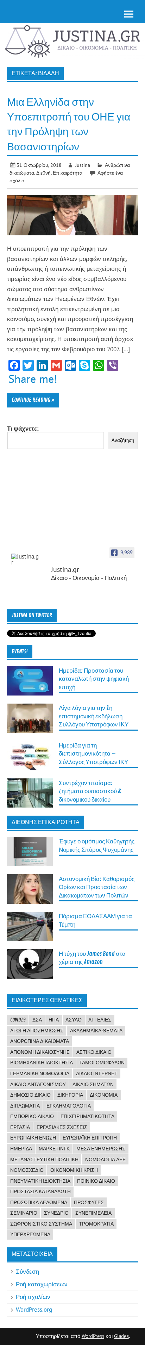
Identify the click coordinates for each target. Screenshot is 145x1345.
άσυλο (73, 1020)
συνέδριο (56, 1213)
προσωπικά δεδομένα (38, 1202)
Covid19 (18, 1020)
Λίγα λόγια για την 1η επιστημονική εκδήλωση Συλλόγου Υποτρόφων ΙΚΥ (93, 716)
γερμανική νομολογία (39, 1073)
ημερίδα (21, 1148)
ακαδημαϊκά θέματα (96, 1030)
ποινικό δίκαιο (96, 1181)
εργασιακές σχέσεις (62, 1127)
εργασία (20, 1127)
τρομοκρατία (96, 1224)
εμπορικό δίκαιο (32, 1116)
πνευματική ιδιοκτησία (40, 1181)
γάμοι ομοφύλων (102, 1062)
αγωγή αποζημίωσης (36, 1030)
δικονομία (104, 1095)
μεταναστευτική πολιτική (44, 1159)
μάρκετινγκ (54, 1148)
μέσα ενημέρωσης (100, 1148)
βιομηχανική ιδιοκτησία (41, 1062)
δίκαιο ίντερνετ (97, 1073)
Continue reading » (33, 400)
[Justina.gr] (25, 559)
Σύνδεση (27, 1271)
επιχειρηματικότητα (87, 1116)
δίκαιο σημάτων (93, 1084)
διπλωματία (25, 1106)
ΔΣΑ (37, 1020)
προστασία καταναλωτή (40, 1191)
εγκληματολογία (68, 1106)
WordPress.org (34, 1309)
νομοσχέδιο (27, 1170)
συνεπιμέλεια (93, 1213)
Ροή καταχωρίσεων (42, 1284)
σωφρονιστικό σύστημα (41, 1224)
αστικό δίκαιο (94, 1052)
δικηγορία (70, 1095)
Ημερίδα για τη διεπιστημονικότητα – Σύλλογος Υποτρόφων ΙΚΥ (93, 754)
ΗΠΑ (54, 1020)
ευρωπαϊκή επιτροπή (90, 1138)
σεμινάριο (23, 1213)
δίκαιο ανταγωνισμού (38, 1084)
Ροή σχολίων (33, 1297)
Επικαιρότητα (67, 172)
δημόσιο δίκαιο (30, 1095)
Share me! (32, 378)
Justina (82, 165)
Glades (121, 1336)
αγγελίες (99, 1020)
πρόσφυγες (89, 1202)
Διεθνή (43, 172)
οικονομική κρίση (74, 1170)
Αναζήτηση (123, 440)
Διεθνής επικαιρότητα (46, 822)
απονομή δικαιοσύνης (40, 1052)
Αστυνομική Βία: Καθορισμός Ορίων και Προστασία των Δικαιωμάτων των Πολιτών (96, 887)
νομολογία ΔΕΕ (105, 1159)
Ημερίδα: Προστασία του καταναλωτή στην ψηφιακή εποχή (94, 679)
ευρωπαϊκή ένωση (33, 1138)
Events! (20, 651)
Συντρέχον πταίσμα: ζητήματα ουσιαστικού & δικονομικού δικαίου (90, 791)
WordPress (93, 1336)
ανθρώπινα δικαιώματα (39, 1041)
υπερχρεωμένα (30, 1234)
